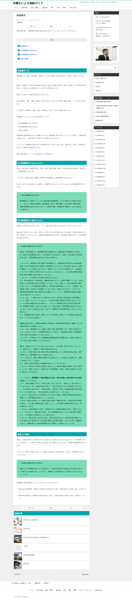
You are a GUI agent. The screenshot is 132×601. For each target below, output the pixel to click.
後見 (58, 7)
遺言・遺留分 (35, 7)
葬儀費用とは (24, 46)
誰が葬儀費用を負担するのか (28, 54)
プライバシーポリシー (85, 590)
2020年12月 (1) (100, 164)
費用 (64, 7)
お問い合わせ (73, 7)
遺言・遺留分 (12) (101, 78)
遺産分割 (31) (100, 82)
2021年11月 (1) (100, 139)
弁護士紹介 (24, 7)
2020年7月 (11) (100, 181)
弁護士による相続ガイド (28, 3)
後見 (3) (98, 90)
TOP (22, 583)
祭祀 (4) (98, 86)
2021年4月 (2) (100, 152)
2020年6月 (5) (100, 185)
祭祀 (52, 7)
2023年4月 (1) (100, 131)
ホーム (16, 7)
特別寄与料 (17, 574)
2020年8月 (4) (100, 176)
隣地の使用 (26, 563)
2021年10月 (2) (100, 143)
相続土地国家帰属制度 (28, 555)
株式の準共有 (26, 528)
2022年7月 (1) (100, 135)
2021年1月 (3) (100, 160)
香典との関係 (24, 58)
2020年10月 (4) (100, 168)
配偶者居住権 (85, 574)
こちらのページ (39, 154)
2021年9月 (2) (100, 148)
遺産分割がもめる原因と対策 (30, 520)
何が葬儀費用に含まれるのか (28, 50)
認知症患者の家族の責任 (103, 101)
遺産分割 (44, 7)
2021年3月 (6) (100, 156)
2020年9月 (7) (100, 172)
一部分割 (25, 546)
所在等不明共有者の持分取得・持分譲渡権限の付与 (36, 537)
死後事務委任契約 (101, 112)
